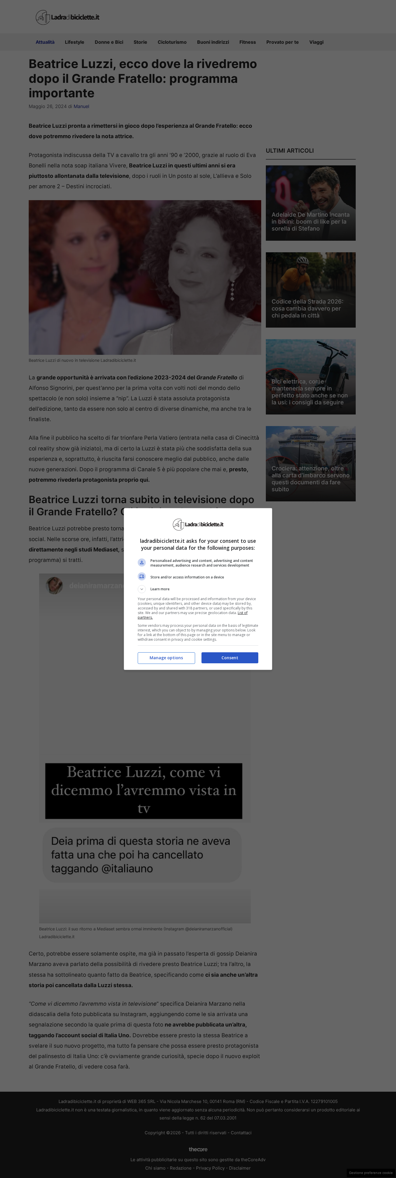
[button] (198, 589)
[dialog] (198, 589)
